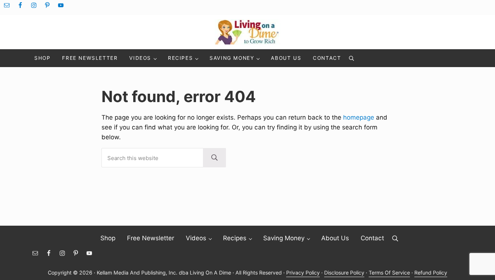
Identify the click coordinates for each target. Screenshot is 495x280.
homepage (358, 117)
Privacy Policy (303, 272)
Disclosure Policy (344, 272)
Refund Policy (430, 272)
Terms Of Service (389, 272)
